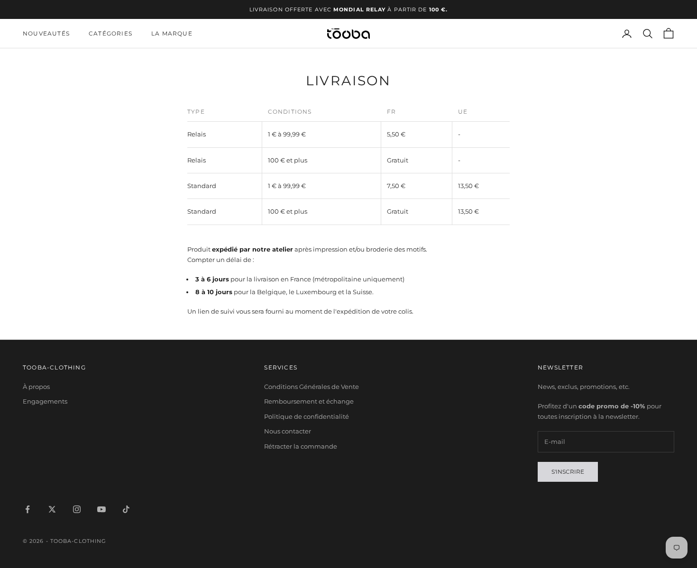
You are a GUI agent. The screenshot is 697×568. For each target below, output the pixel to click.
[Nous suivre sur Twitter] (52, 509)
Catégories (110, 33)
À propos (36, 386)
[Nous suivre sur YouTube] (101, 509)
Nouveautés (46, 33)
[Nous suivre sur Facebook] (27, 509)
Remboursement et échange (309, 401)
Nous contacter (287, 431)
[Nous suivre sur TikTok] (126, 509)
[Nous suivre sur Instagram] (77, 509)
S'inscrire (567, 471)
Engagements (45, 401)
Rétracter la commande (300, 446)
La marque (172, 33)
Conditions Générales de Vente (311, 386)
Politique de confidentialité (306, 416)
